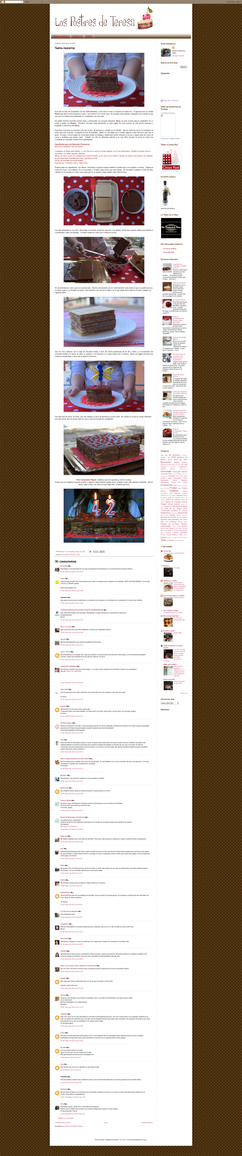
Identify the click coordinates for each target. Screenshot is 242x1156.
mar (61, 849)
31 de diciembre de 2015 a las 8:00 (72, 1114)
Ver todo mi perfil (178, 56)
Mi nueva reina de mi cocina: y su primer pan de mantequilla (179, 357)
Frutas (173, 488)
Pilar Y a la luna (65, 627)
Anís (169, 457)
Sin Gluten (180, 537)
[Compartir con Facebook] (101, 551)
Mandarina (174, 513)
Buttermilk (177, 464)
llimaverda (64, 938)
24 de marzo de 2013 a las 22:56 (71, 842)
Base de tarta (180, 459)
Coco (179, 474)
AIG (170, 455)
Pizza (185, 521)
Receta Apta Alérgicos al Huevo (171, 528)
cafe (182, 464)
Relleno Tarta (177, 535)
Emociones (72, 554)
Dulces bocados (169, 679)
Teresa (62, 995)
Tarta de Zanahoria (179, 283)
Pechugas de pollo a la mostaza (173, 612)
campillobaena (182, 467)
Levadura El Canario (179, 511)
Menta (178, 515)
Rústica (166, 566)
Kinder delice (178, 633)
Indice (89, 36)
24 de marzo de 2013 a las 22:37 (71, 781)
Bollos (176, 462)
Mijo (178, 517)
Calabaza (172, 467)
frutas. (180, 488)
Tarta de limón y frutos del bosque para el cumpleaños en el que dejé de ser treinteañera (180, 586)
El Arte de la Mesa (169, 249)
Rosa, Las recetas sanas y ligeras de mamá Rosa (78, 966)
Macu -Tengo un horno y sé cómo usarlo (74, 759)
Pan (162, 522)
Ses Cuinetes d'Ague (170, 610)
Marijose (63, 775)
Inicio (106, 1122)
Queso (184, 526)
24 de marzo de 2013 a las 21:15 (71, 699)
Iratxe (62, 578)
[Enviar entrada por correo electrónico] (90, 551)
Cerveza (172, 469)
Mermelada (172, 517)
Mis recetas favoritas (171, 616)
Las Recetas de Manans (69, 911)
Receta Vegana (166, 534)
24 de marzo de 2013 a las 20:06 (71, 632)
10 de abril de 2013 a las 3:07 (70, 1057)
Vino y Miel (64, 689)
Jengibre (166, 506)
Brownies (163, 464)
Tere (62, 1104)
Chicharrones (183, 469)
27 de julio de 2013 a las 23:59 (71, 1082)
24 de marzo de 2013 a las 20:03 (71, 620)
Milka (180, 517)
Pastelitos (173, 522)
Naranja (164, 519)
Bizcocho (166, 462)
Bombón (184, 462)
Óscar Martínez (168, 252)
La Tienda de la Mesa (178, 506)
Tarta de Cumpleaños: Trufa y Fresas (180, 431)
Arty (62, 1064)
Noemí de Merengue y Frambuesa (72, 817)
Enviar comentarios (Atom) (74, 1126)
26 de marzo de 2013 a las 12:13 (71, 971)
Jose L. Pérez (65, 652)
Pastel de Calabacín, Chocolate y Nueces (180, 392)
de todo (63, 1047)
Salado (163, 537)
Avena (170, 459)
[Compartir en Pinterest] (103, 551)
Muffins (185, 517)
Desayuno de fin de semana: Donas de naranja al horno (179, 412)
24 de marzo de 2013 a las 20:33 (71, 659)
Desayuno (165, 482)
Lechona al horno (179, 553)
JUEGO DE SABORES (68, 666)
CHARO (63, 951)
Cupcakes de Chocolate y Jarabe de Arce (179, 266)
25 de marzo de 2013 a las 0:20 (71, 873)
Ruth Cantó (64, 788)
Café (185, 465)
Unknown (63, 1014)
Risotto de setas (179, 597)
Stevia (185, 537)
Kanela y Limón (168, 631)
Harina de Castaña (173, 497)
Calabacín (164, 467)
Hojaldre (177, 504)
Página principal (61, 36)
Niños (181, 519)
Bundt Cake (170, 464)
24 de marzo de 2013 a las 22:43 (71, 810)
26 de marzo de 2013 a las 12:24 (71, 988)
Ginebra (163, 495)
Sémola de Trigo (171, 537)
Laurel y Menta (65, 800)
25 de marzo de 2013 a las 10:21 (71, 932)
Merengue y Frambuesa (68, 826)
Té (167, 540)
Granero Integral (171, 495)
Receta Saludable (180, 532)
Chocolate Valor (166, 474)
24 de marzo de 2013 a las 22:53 (71, 829)
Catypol (63, 706)
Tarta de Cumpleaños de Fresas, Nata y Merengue (178, 319)
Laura (62, 1033)
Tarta (78, 554)
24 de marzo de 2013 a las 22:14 (71, 768)
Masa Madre (165, 515)
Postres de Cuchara (170, 524)
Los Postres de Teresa (168, 113)
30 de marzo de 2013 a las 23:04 (71, 1041)
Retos (185, 534)
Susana (63, 639)
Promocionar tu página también (170, 138)
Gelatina (184, 493)
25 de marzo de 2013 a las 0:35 (71, 886)
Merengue (164, 517)
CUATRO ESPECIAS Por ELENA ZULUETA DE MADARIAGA (81, 610)
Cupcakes (171, 476)
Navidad (175, 519)
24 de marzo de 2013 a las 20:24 (71, 645)
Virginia (63, 978)
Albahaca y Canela (170, 581)
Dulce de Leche (179, 482)
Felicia (62, 880)
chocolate (65, 554)
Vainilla (171, 540)
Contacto (77, 36)
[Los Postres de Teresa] (168, 136)
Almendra (176, 455)
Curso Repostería (174, 478)
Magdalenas (166, 513)
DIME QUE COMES (170, 664)
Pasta (167, 521)
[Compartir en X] (99, 551)
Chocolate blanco (180, 472)
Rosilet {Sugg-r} (66, 723)
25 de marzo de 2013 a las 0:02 (71, 858)
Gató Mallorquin (174, 493)
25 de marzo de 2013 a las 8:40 (71, 917)
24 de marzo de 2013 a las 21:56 (71, 733)
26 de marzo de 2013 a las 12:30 (71, 1007)
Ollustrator (122, 1140)
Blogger (144, 1140)
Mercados (184, 515)
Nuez (185, 519)
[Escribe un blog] (96, 551)
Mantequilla (182, 513)
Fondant (179, 485)
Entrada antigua (147, 1122)
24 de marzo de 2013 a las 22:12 (71, 752)
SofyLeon (63, 836)
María (62, 865)
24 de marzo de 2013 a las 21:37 (71, 716)
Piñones (180, 521)
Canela (163, 469)
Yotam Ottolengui (179, 540)
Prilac (173, 526)
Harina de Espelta (173, 502)
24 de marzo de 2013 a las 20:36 (71, 683)
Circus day (167, 551)
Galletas (173, 490)
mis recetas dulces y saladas (173, 596)
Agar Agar (164, 455)
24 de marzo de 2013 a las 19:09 (71, 572)
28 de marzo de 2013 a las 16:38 (71, 1026)
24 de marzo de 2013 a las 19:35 (71, 591)
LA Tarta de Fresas (179, 300)
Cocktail (174, 474)
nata (169, 519)
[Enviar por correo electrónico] (94, 551)
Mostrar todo (183, 693)
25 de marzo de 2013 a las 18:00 (71, 944)
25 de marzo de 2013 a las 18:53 (71, 959)
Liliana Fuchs (65, 892)
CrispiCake (64, 924)
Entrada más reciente (62, 1122)
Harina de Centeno (173, 500)
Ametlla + (164, 457)
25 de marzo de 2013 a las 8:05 (71, 904)
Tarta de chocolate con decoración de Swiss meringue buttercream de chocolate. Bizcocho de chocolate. (174, 655)
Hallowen (179, 495)
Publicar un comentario (66, 1118)
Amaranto (184, 455)
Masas (172, 515)
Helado (170, 504)
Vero (62, 740)
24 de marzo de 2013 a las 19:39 (71, 603)
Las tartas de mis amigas (171, 508)
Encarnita (63, 566)
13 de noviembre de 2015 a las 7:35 (72, 1097)
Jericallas (177, 568)
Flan (175, 485)
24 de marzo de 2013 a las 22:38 (71, 794)
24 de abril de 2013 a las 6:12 (70, 1070)
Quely (178, 526)
